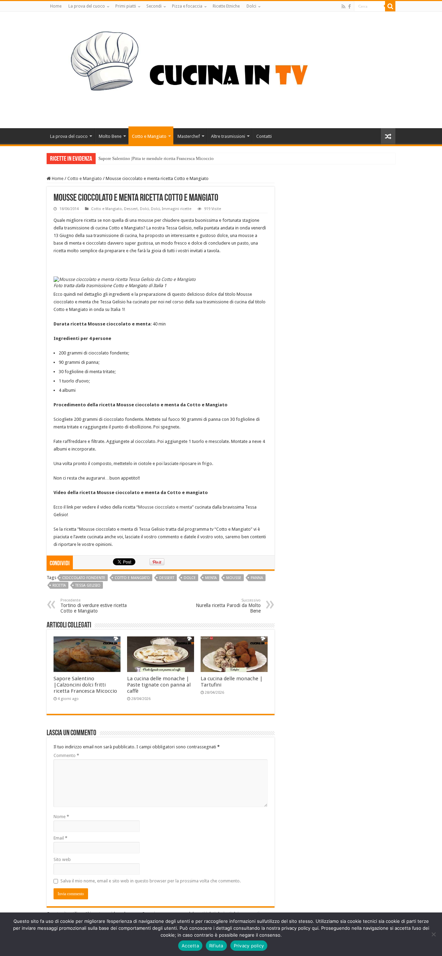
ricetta (59, 585)
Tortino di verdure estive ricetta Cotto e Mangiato (93, 606)
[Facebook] (349, 6)
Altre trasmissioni (228, 136)
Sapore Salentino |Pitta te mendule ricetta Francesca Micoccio (156, 158)
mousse (233, 578)
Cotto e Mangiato (149, 136)
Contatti (264, 136)
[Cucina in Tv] (221, 68)
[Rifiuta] (433, 934)
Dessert (131, 209)
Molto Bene (110, 136)
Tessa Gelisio (87, 585)
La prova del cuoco (86, 6)
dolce (190, 578)
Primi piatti (125, 6)
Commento (66, 755)
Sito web (62, 859)
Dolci (251, 6)
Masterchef (188, 136)
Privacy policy (249, 945)
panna (257, 578)
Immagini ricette (176, 209)
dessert (166, 578)
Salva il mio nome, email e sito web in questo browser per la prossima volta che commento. (150, 880)
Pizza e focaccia (187, 6)
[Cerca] (390, 6)
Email (60, 838)
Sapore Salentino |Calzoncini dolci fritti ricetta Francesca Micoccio (85, 684)
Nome (61, 816)
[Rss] (343, 6)
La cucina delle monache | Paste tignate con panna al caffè (159, 684)
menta (211, 578)
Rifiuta (216, 945)
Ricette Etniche (226, 6)
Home (55, 6)
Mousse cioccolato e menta (165, 507)
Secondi (154, 6)
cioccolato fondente (83, 578)
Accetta (190, 945)
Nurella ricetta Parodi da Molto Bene (228, 606)
